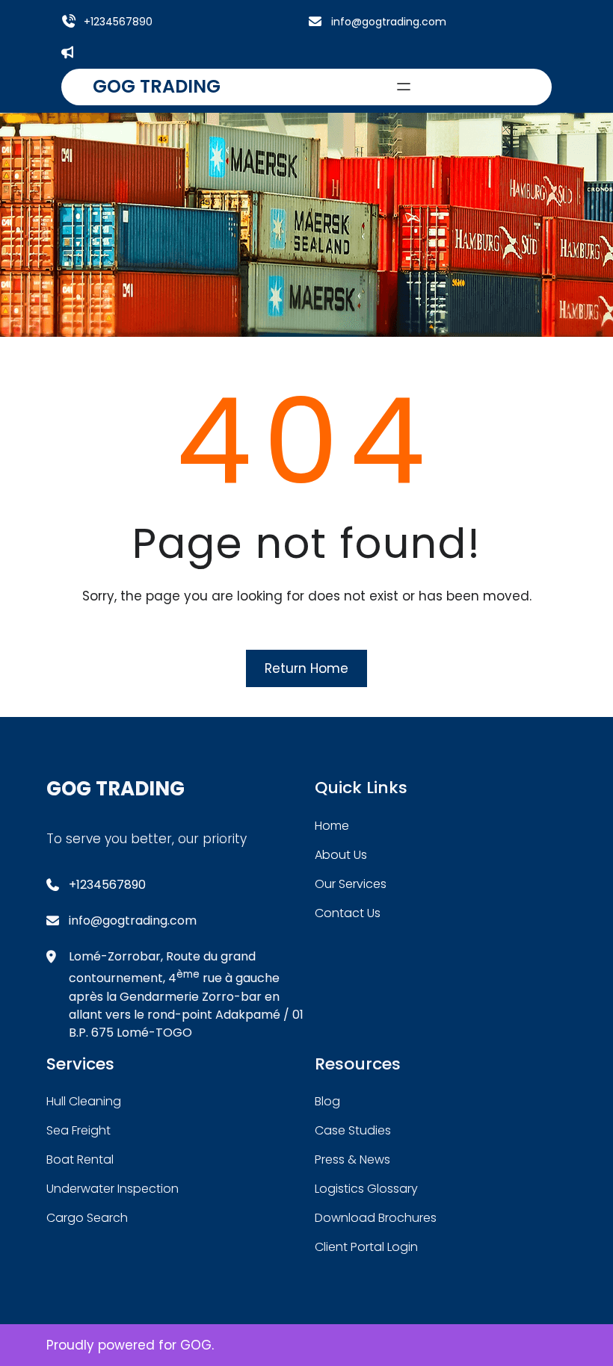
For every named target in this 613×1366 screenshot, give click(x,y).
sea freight (78, 1130)
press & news (352, 1159)
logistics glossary (366, 1188)
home (332, 825)
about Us (341, 854)
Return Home (306, 668)
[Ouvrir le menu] (403, 86)
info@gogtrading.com (388, 21)
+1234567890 (118, 21)
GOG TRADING (157, 86)
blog (327, 1101)
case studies (353, 1130)
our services (350, 883)
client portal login (366, 1246)
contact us (348, 913)
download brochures (376, 1217)
